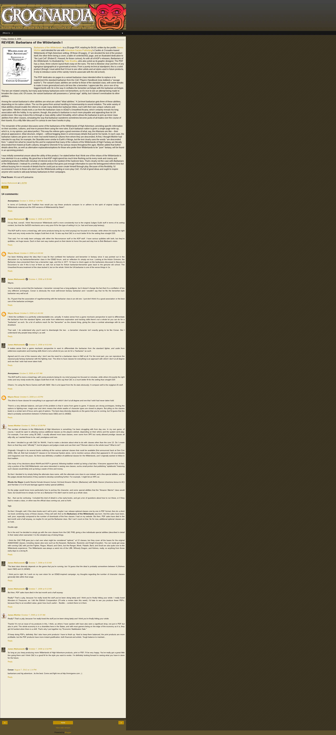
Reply (10, 211)
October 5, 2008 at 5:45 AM (31, 313)
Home (63, 723)
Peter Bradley (70, 61)
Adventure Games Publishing (78, 50)
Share (5, 187)
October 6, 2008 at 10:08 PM (33, 425)
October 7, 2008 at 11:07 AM (33, 615)
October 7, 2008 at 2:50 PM (40, 649)
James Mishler (14, 425)
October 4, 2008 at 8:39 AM (40, 279)
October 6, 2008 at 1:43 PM (31, 397)
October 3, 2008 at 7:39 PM (30, 201)
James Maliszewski (16, 219)
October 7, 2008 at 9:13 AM (40, 589)
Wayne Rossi (13, 253)
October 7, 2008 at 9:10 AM (40, 563)
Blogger (68, 732)
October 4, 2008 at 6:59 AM (31, 253)
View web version (63, 728)
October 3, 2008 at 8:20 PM (40, 219)
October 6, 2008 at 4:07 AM (30, 373)
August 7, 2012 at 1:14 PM (25, 670)
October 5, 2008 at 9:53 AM (40, 345)
